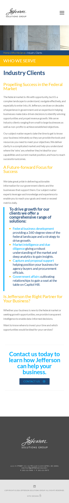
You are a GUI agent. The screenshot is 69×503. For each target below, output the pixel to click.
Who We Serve (18, 52)
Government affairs (26, 276)
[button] (62, 13)
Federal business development (33, 228)
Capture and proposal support (33, 260)
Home (6, 52)
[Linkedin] (34, 486)
